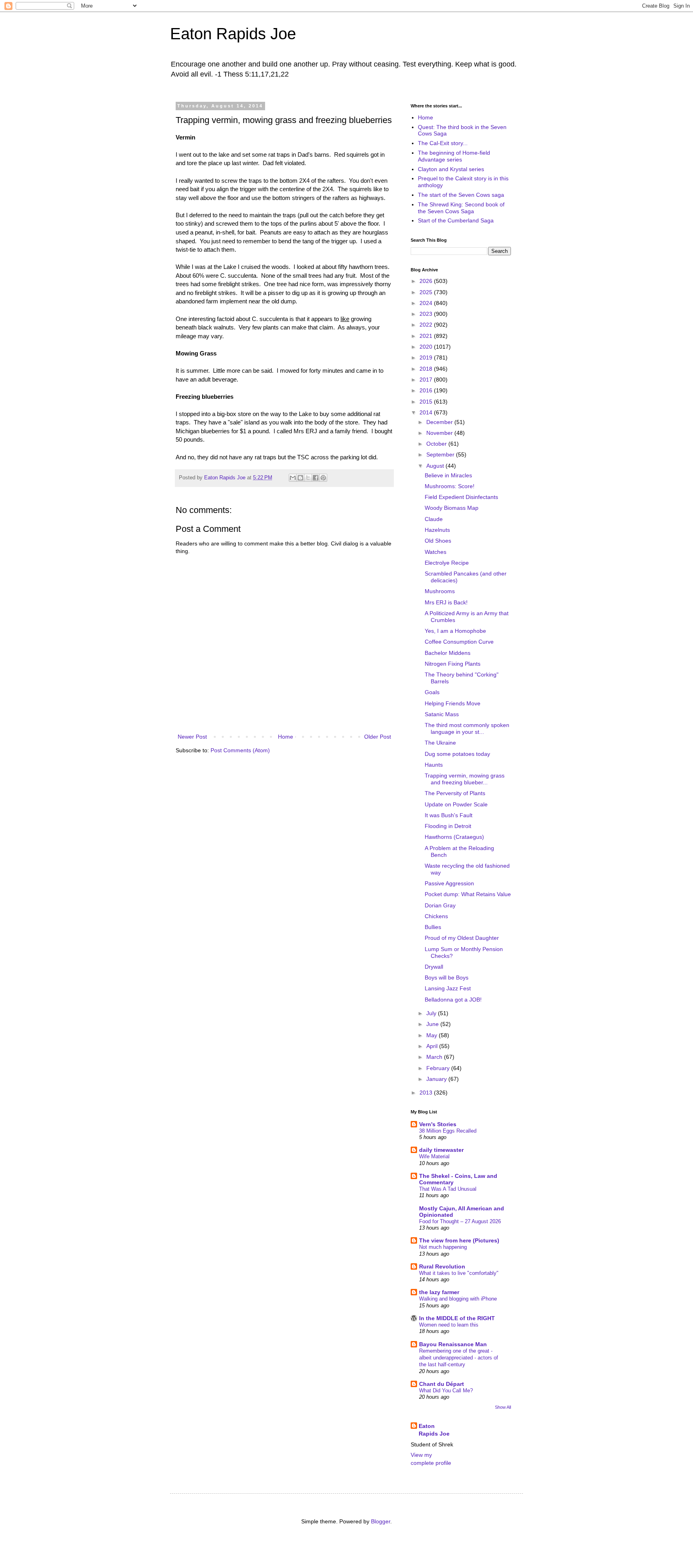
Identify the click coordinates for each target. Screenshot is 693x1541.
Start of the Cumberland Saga (456, 220)
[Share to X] (308, 478)
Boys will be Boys (446, 977)
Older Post (377, 736)
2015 (426, 401)
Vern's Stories (437, 1124)
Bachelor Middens (447, 653)
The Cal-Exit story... (443, 143)
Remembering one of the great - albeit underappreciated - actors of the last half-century (458, 1358)
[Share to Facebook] (316, 478)
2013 (426, 1092)
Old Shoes (438, 540)
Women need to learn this (448, 1325)
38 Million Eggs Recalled (447, 1131)
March (435, 1057)
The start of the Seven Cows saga (461, 195)
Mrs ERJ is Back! (446, 602)
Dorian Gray (440, 905)
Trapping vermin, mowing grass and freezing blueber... (465, 779)
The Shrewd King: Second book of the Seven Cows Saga (461, 207)
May (432, 1035)
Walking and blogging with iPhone (458, 1299)
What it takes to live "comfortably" (458, 1273)
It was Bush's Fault (448, 815)
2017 (426, 379)
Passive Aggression (449, 883)
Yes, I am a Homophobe (455, 631)
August (436, 466)
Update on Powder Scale (456, 804)
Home (285, 736)
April (432, 1046)
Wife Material (434, 1156)
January (437, 1079)
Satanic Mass (442, 714)
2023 (426, 314)
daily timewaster (441, 1150)
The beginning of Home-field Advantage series (454, 156)
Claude (434, 519)
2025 (426, 292)
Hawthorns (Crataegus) (454, 837)
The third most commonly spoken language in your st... (467, 728)
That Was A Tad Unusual (447, 1189)
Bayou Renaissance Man (453, 1344)
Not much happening (443, 1247)
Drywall (434, 966)
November (440, 433)
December (440, 422)
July (432, 1013)
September (441, 454)
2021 (426, 336)
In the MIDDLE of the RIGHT (457, 1318)
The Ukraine (440, 742)
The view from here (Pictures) (459, 1240)
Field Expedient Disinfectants (461, 497)
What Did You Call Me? (446, 1391)
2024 (426, 303)
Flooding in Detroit (448, 826)
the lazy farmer (439, 1292)
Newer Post (192, 736)
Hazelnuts (437, 530)
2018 (426, 369)
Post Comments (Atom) (240, 750)
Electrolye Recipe (447, 562)
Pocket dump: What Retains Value (468, 894)
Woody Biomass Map (451, 508)
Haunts (434, 764)
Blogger (380, 1521)
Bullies (433, 927)
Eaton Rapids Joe (233, 33)
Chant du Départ (441, 1384)
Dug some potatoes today (457, 754)
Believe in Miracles (448, 475)
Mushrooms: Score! (449, 486)
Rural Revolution (442, 1266)
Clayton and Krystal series (451, 169)
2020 (426, 346)
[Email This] (293, 478)
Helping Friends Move (452, 703)
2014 (426, 412)
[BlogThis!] (300, 478)
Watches (435, 552)
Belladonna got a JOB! (453, 999)
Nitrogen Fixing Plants (452, 663)
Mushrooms (440, 591)
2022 (426, 324)
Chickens (436, 916)
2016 (426, 390)
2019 (426, 357)
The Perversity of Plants (455, 793)
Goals (432, 692)
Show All (503, 1407)
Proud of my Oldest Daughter (462, 938)
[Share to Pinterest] (323, 478)
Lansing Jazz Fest (448, 988)
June (433, 1024)
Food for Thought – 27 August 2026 (460, 1221)
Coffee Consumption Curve (459, 641)
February (438, 1068)
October (437, 443)
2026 (426, 281)
